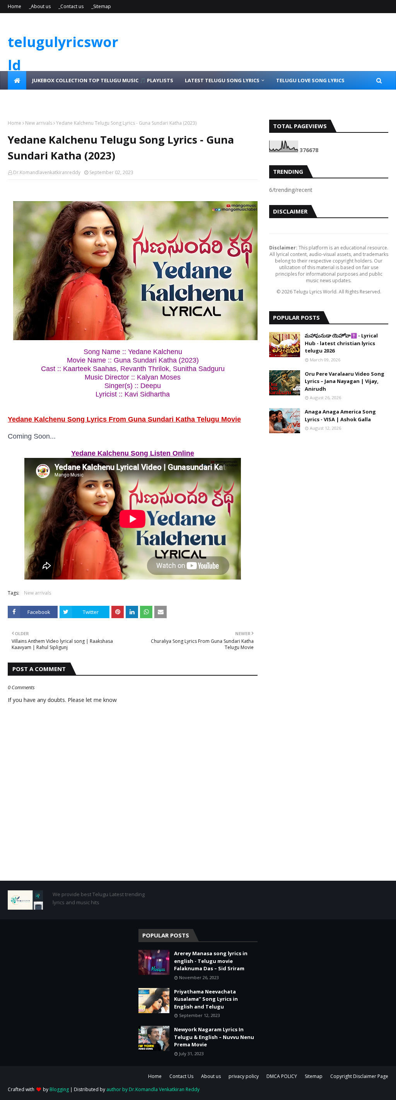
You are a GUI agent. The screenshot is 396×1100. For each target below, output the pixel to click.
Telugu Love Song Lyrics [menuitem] (310, 80)
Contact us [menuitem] (88, 98)
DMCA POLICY (281, 1076)
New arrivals (38, 123)
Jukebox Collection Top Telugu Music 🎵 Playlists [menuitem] (102, 80)
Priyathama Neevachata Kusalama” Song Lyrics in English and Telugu (206, 999)
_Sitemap (101, 6)
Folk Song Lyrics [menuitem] (37, 98)
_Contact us (71, 6)
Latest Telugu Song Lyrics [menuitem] (222, 80)
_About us (40, 6)
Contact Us (181, 1076)
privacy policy (244, 1076)
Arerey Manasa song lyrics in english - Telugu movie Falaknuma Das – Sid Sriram (211, 961)
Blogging (59, 1089)
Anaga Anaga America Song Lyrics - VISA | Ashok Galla (340, 415)
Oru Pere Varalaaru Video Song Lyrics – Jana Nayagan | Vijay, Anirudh (344, 381)
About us (211, 1076)
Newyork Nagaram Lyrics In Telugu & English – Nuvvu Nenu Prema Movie (214, 1037)
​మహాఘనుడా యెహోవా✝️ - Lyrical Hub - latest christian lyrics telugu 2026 (341, 343)
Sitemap (314, 1076)
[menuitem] (17, 80)
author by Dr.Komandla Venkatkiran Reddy (153, 1089)
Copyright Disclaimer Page (359, 1076)
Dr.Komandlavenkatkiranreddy (46, 172)
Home (14, 6)
